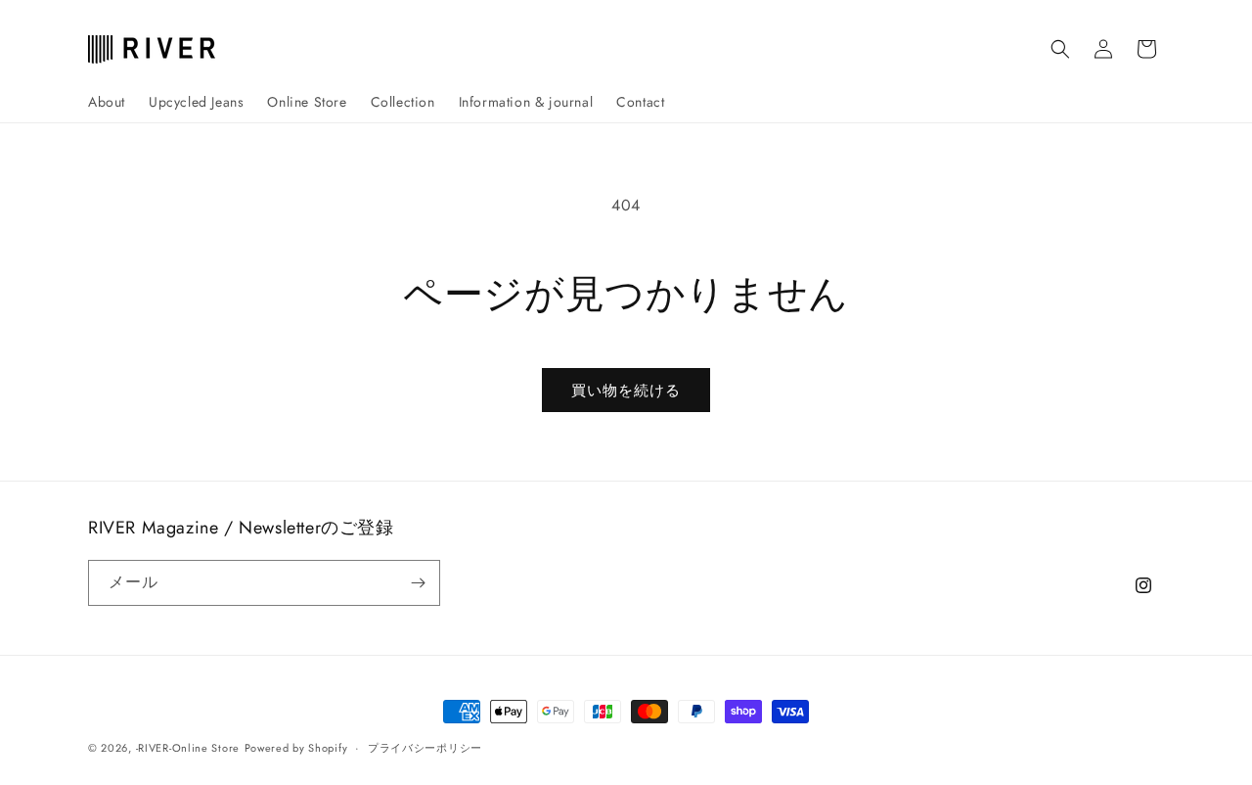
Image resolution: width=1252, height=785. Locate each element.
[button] (1060, 48)
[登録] (417, 583)
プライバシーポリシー (425, 748)
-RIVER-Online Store (188, 748)
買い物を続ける (626, 390)
